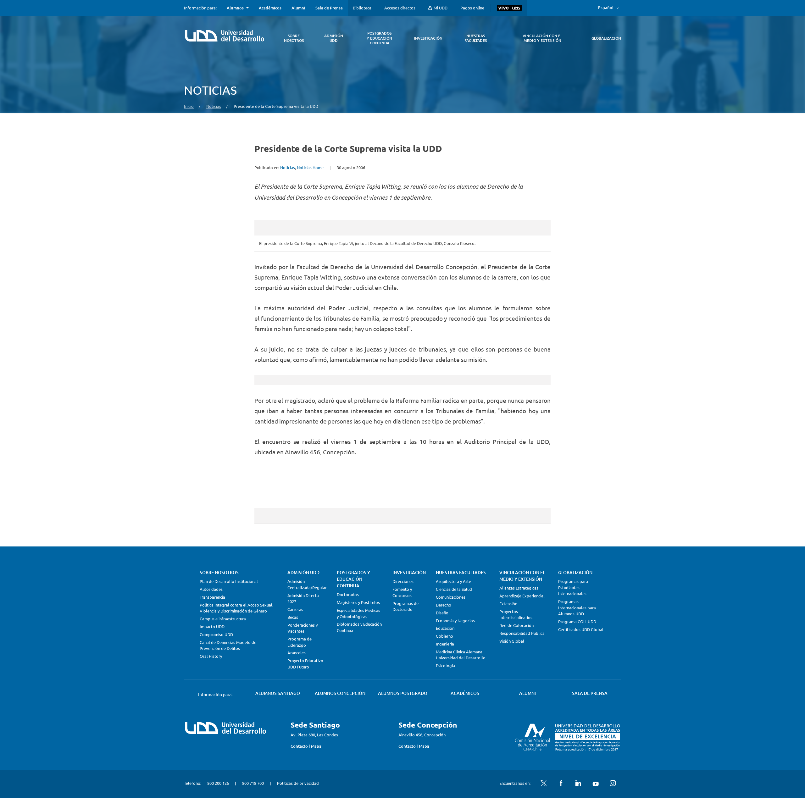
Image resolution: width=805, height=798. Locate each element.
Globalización (575, 572)
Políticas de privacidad (298, 783)
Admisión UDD (303, 572)
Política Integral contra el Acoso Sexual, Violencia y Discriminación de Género (236, 608)
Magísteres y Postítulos (358, 602)
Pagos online (472, 7)
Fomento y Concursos (402, 592)
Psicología (445, 665)
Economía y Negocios (455, 620)
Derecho (443, 604)
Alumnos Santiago (277, 693)
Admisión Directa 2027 (303, 598)
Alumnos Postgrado (402, 693)
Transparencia (212, 597)
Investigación (409, 572)
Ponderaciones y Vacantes (302, 628)
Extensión (508, 603)
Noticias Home (310, 167)
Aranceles (296, 652)
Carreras (295, 609)
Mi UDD (440, 7)
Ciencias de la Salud (454, 589)
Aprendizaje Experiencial (522, 595)
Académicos (270, 8)
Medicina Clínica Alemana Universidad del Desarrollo (461, 655)
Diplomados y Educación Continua (359, 627)
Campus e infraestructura (223, 618)
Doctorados (348, 594)
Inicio (189, 106)
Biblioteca (362, 7)
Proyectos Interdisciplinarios (515, 614)
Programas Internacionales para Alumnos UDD (577, 607)
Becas (292, 617)
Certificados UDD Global (580, 629)
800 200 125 (218, 783)
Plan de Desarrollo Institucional (229, 581)
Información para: (200, 7)
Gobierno (444, 636)
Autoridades (211, 589)
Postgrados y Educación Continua (353, 579)
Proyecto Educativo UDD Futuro (305, 663)
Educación (445, 628)
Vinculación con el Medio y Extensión (522, 575)
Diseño (442, 612)
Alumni (298, 8)
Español (605, 7)
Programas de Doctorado (405, 606)
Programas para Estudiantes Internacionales (573, 587)
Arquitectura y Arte (453, 581)
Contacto (299, 746)
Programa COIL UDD (577, 621)
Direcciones (403, 581)
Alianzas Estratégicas (518, 587)
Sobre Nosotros (219, 572)
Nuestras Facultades (461, 572)
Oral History (211, 656)
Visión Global (511, 641)
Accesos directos (399, 7)
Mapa (316, 746)
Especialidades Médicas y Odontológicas (358, 613)
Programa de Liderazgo (299, 642)
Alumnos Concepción (340, 693)
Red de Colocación (516, 625)
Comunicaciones (450, 597)
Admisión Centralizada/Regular (307, 584)
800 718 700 (253, 783)
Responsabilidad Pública (522, 633)
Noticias (213, 106)
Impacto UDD (212, 626)
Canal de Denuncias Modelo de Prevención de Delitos (228, 645)
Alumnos (235, 8)
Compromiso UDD (216, 634)
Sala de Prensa (329, 8)
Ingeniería (445, 643)
